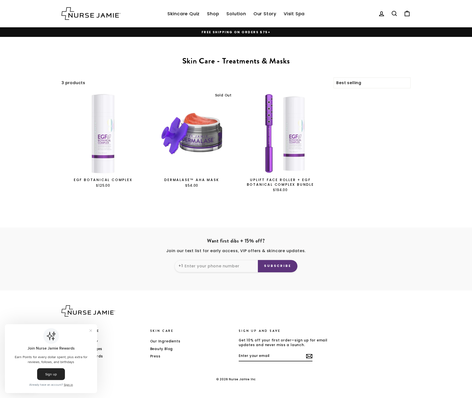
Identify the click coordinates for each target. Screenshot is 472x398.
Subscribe (277, 265)
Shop (213, 14)
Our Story (264, 14)
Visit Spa (294, 14)
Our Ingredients (165, 341)
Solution (236, 14)
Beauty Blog (161, 349)
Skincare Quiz (183, 14)
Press (155, 356)
